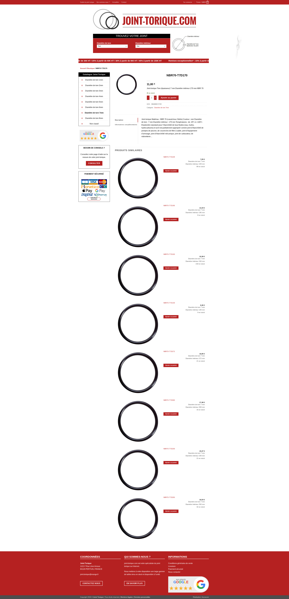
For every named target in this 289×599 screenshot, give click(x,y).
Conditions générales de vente (180, 563)
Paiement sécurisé (175, 569)
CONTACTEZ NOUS (91, 583)
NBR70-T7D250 (169, 497)
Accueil (83, 68)
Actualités (115, 2)
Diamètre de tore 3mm (94, 91)
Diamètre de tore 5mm (94, 102)
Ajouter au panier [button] (171, 170)
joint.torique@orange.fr (89, 574)
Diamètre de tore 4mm (94, 96)
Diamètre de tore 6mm (94, 107)
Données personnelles (142, 597)
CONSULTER (94, 163)
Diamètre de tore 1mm (94, 80)
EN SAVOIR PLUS (135, 583)
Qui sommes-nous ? (103, 2)
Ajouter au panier (168, 98)
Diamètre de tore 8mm (94, 118)
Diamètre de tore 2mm (94, 85)
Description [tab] (119, 120)
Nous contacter (174, 572)
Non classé (94, 124)
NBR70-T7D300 (169, 400)
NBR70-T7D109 (169, 157)
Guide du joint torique (87, 2)
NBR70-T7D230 (169, 449)
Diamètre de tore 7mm (94, 113)
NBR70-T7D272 (169, 351)
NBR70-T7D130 (169, 303)
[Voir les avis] (94, 135)
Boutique (90, 68)
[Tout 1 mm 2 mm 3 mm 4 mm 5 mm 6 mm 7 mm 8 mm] (112, 46)
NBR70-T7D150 (169, 254)
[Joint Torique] (144, 19)
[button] (187, 2)
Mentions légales (127, 597)
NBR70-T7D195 (169, 205)
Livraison (172, 566)
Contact (123, 2)
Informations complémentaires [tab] (126, 124)
